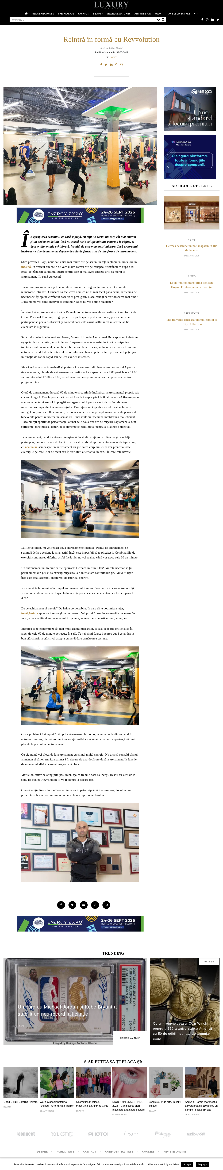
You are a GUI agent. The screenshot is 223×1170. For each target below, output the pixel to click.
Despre (42, 1151)
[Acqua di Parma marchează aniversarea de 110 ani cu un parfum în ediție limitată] (202, 1082)
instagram (207, 19)
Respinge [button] (202, 1164)
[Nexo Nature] (190, 129)
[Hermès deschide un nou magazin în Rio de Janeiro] (192, 212)
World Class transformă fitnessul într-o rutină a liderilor (57, 1103)
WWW (158, 13)
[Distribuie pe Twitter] (106, 65)
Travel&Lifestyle (177, 13)
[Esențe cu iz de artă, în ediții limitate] (166, 1082)
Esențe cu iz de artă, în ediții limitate (164, 1103)
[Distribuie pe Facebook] (101, 65)
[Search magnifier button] (163, 19)
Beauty (98, 13)
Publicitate (65, 1151)
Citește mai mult (130, 1038)
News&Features (43, 13)
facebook (202, 19)
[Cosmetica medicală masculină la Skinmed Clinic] (93, 1082)
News (192, 239)
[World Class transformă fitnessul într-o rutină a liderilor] (57, 1082)
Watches (209, 962)
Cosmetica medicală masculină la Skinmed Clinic (92, 1103)
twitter (217, 19)
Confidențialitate (119, 1151)
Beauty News (47, 1111)
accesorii (31, 447)
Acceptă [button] (187, 1164)
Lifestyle (191, 313)
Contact (89, 1151)
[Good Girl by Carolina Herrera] (20, 1082)
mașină (26, 266)
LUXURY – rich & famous (111, 5)
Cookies (148, 1151)
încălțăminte (29, 613)
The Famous (66, 13)
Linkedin (212, 19)
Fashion (83, 13)
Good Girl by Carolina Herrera (20, 1101)
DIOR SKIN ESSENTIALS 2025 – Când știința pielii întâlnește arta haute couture (128, 1105)
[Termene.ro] (190, 177)
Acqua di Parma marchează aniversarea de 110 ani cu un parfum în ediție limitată (201, 1105)
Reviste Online (174, 1151)
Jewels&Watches (119, 13)
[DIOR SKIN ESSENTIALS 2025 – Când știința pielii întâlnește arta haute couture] (129, 1082)
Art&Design (142, 13)
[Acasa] (26, 13)
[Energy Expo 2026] (80, 214)
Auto (192, 276)
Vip (196, 13)
